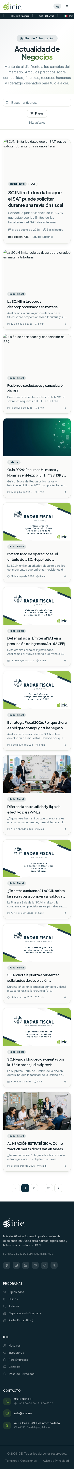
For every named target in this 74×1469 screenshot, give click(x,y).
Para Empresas (18, 1359)
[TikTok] (44, 1265)
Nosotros (15, 1345)
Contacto (15, 1366)
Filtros (39, 113)
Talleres (14, 1306)
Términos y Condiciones (21, 1460)
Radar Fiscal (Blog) (21, 1320)
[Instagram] (16, 1265)
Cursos (13, 1299)
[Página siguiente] (58, 1188)
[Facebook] (6, 1265)
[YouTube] (35, 1265)
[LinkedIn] (25, 1265)
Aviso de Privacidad (22, 1374)
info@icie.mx (23, 1413)
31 (48, 1188)
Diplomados (16, 1292)
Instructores (16, 1352)
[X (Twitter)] (54, 1265)
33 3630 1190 (23, 1399)
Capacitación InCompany (25, 1313)
